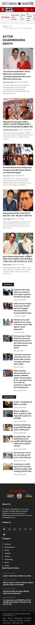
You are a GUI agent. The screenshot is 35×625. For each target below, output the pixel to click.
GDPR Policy (15, 623)
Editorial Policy (18, 618)
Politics (7, 556)
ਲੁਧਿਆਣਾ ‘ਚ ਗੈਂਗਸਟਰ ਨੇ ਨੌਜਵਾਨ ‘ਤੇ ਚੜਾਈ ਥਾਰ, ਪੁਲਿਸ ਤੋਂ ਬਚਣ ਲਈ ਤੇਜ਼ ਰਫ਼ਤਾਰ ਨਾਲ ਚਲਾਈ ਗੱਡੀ (23, 414)
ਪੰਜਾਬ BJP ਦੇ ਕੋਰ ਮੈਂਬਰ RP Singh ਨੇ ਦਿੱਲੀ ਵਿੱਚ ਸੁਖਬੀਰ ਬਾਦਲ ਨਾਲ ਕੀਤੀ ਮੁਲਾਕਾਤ (22, 427)
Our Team (27, 620)
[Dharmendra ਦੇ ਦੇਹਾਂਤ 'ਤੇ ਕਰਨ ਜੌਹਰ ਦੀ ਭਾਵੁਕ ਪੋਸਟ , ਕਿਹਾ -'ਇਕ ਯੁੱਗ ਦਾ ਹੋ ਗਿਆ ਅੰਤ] (18, 200)
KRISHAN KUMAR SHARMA (10, 130)
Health (7, 550)
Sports (7, 565)
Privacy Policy (7, 623)
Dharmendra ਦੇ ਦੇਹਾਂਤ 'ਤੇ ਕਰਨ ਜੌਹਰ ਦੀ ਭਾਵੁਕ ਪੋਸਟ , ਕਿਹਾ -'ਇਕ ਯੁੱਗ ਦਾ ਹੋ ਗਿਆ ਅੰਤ (17, 214)
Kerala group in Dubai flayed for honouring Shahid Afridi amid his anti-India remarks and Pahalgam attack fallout (23, 342)
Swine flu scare (23, 17)
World (7, 562)
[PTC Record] (19, 496)
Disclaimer (20, 620)
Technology (9, 559)
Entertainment (10, 547)
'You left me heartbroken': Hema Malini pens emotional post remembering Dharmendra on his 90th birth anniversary (17, 75)
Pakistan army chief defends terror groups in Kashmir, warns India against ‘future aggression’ (23, 324)
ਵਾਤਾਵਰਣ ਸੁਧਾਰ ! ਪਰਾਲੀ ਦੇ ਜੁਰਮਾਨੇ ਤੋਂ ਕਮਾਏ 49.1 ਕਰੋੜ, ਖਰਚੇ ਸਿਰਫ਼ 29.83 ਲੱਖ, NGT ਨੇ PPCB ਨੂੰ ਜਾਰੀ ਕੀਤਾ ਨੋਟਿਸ (23, 467)
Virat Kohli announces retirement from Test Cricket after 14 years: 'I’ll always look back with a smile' (22, 359)
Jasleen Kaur (6, 175)
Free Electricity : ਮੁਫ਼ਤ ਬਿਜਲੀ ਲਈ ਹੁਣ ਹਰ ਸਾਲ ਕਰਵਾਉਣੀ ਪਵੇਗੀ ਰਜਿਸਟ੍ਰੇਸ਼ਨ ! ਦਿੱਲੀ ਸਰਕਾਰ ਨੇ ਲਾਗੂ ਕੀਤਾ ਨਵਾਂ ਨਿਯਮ (23, 441)
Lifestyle (7, 553)
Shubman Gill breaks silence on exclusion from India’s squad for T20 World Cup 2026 (22, 293)
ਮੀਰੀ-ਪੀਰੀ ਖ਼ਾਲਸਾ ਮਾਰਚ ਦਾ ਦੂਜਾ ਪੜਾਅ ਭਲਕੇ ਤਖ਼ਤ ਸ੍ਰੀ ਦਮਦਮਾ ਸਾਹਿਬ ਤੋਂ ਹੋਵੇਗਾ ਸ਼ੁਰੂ (22, 455)
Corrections (27, 618)
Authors (5, 620)
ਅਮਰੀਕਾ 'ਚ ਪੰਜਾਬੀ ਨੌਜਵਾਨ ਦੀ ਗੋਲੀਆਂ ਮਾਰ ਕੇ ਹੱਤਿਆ (23, 403)
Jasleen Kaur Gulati (8, 82)
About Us (10, 618)
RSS (22, 623)
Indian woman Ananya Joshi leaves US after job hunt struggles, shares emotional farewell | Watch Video (22, 308)
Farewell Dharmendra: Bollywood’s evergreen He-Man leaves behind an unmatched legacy (17, 170)
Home (5, 26)
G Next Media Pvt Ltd (8, 615)
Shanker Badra (7, 219)
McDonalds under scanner (15, 17)
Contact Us (12, 620)
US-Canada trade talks (29, 17)
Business (8, 544)
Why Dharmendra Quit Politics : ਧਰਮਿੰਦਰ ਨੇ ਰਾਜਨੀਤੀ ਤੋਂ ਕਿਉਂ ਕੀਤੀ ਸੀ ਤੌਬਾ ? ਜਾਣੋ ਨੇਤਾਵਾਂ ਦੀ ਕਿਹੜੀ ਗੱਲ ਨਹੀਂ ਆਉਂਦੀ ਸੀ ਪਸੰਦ (18, 124)
